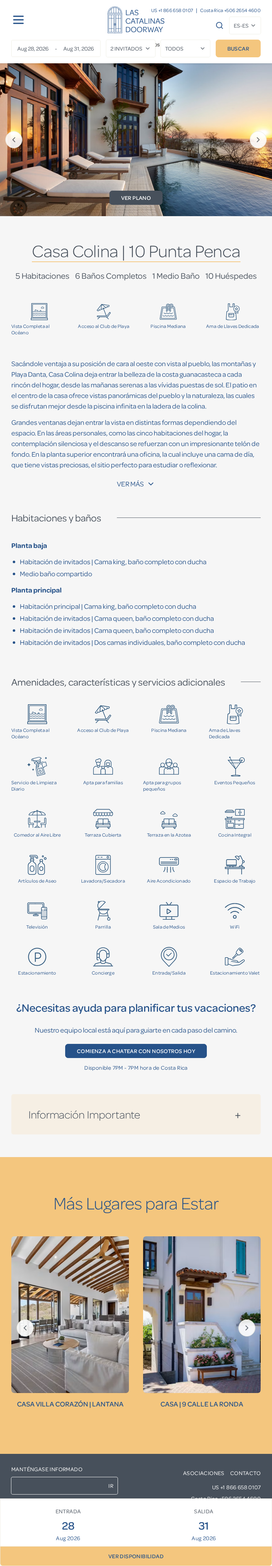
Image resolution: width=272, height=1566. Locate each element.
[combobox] (245, 25)
